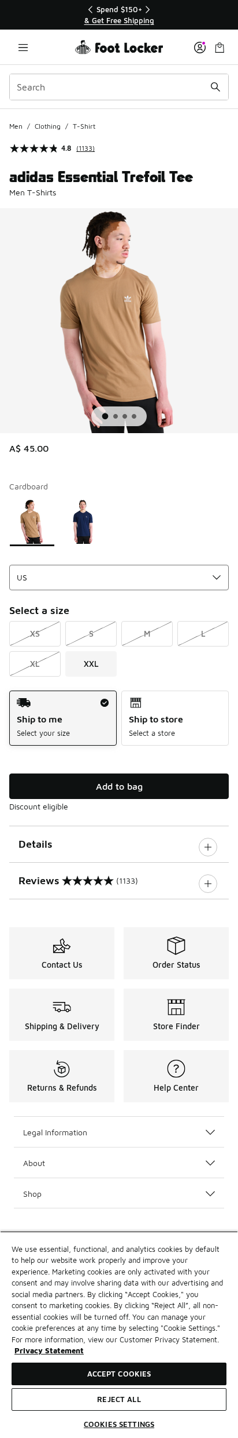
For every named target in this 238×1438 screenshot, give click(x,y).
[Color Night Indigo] (83, 521)
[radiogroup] (119, 718)
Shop (32, 1194)
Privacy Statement (49, 1350)
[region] (119, 15)
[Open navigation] (23, 47)
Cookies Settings (119, 1424)
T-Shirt (84, 126)
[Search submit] (215, 87)
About (34, 1163)
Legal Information (55, 1132)
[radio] (63, 718)
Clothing (48, 126)
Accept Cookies (119, 1373)
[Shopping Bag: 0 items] (219, 47)
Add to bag (119, 786)
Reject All (118, 1399)
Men (16, 126)
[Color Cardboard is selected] (32, 521)
